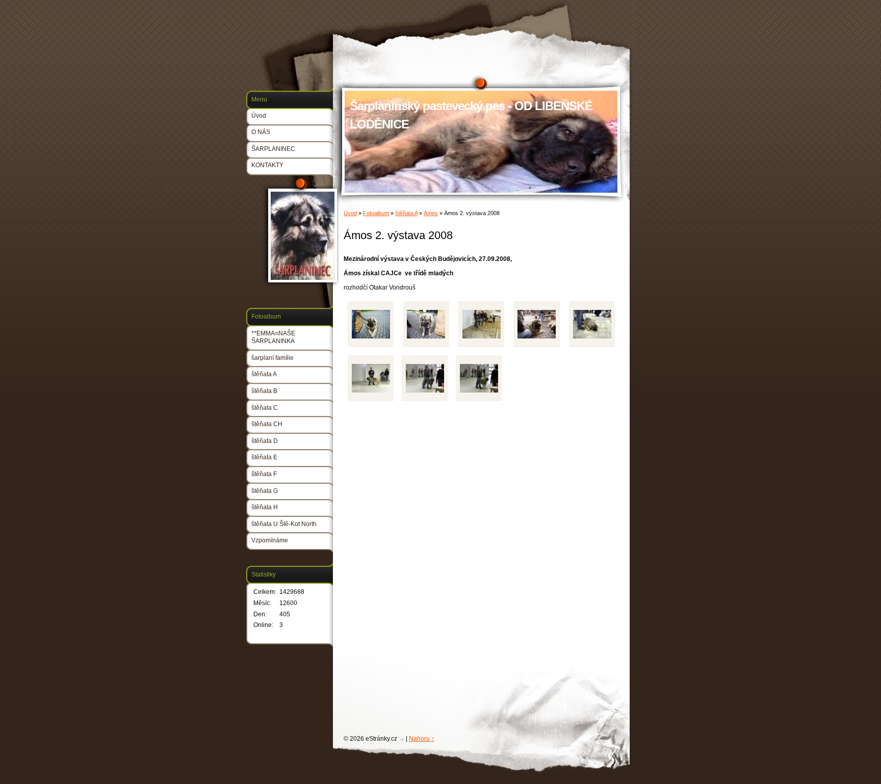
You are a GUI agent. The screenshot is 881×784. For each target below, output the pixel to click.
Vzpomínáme (269, 540)
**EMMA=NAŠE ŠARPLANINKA (273, 337)
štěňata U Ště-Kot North (284, 524)
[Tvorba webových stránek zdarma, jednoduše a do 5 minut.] (402, 739)
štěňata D (264, 441)
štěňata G (264, 490)
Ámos (431, 213)
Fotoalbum (376, 213)
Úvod (350, 213)
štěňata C (264, 407)
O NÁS (260, 132)
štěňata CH (266, 424)
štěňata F (264, 474)
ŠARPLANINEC (273, 148)
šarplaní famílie (272, 357)
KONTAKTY (267, 165)
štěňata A (406, 213)
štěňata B (264, 391)
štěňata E (264, 457)
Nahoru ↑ (421, 738)
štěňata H (264, 507)
